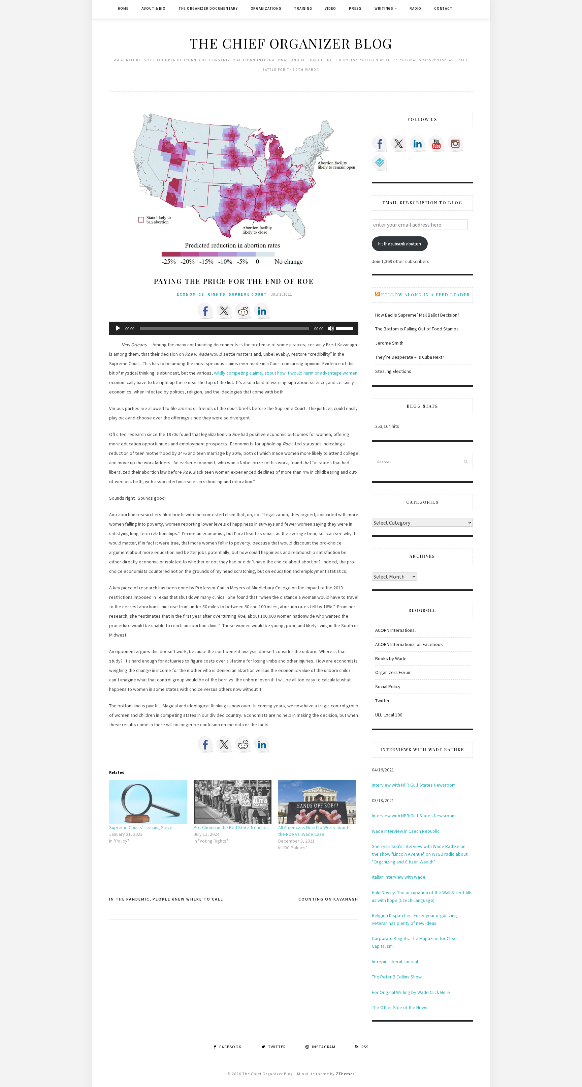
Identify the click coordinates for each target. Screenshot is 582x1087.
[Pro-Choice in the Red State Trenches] (232, 802)
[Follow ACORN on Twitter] (399, 144)
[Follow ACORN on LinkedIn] (418, 144)
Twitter (382, 701)
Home (123, 8)
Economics (190, 294)
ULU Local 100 (388, 715)
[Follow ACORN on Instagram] (455, 144)
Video (330, 8)
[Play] (118, 328)
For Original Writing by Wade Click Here (411, 992)
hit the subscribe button (399, 243)
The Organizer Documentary (208, 8)
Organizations (266, 8)
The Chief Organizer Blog (291, 43)
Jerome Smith (389, 343)
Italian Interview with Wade (398, 877)
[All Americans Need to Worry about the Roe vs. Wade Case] (317, 802)
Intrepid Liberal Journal (395, 962)
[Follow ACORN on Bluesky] (380, 162)
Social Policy (387, 686)
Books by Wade (391, 658)
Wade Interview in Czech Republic (406, 831)
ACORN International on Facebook (409, 644)
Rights (216, 294)
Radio (415, 8)
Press (355, 8)
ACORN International (395, 630)
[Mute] (330, 328)
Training (303, 8)
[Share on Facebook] (205, 311)
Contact (443, 8)
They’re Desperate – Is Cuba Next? (409, 357)
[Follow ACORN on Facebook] (380, 144)
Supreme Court (248, 294)
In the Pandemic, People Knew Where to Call (166, 899)
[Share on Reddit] (243, 311)
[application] (233, 328)
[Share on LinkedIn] (262, 311)
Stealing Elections (393, 371)
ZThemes (345, 1073)
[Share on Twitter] (224, 311)
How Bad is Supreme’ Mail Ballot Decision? (417, 315)
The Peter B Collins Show (397, 977)
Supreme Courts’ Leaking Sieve (140, 827)
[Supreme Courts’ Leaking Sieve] (148, 802)
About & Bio (153, 8)
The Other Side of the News (399, 1007)
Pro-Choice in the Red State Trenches (231, 827)
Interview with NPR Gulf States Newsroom (414, 785)
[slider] (345, 328)
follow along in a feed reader (425, 294)
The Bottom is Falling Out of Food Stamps (417, 329)
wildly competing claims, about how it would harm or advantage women (285, 373)
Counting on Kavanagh (328, 899)
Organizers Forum (393, 672)
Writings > (386, 8)
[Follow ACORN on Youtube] (436, 144)
